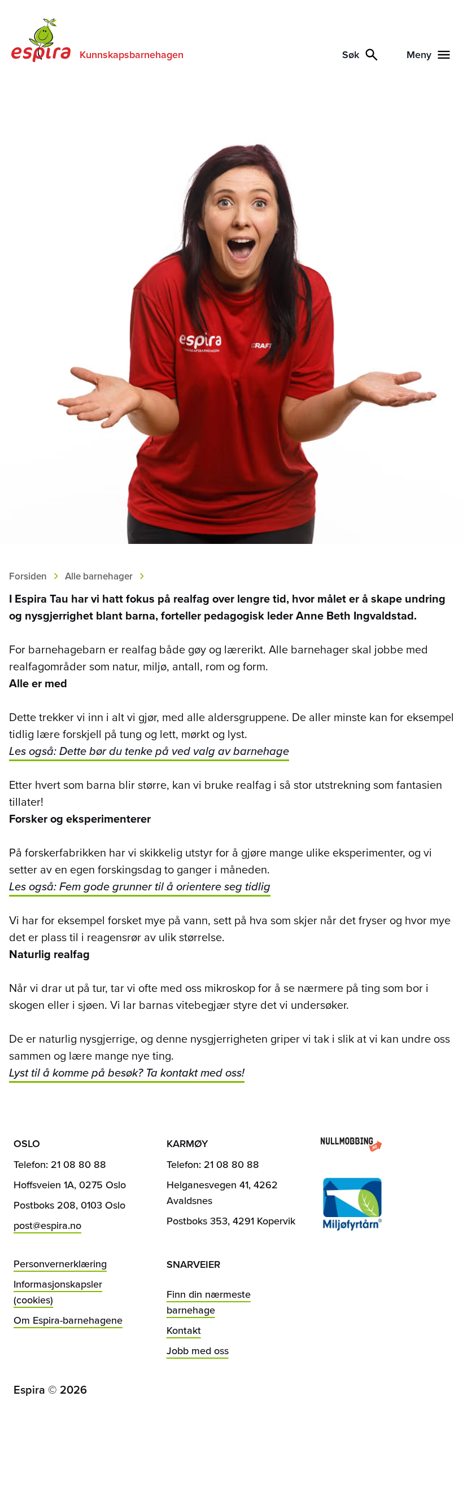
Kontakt (184, 1330)
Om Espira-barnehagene (68, 1320)
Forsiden (28, 576)
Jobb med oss (198, 1350)
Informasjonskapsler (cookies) (58, 1292)
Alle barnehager (99, 576)
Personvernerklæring (60, 1264)
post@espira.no (47, 1225)
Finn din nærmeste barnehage (209, 1302)
